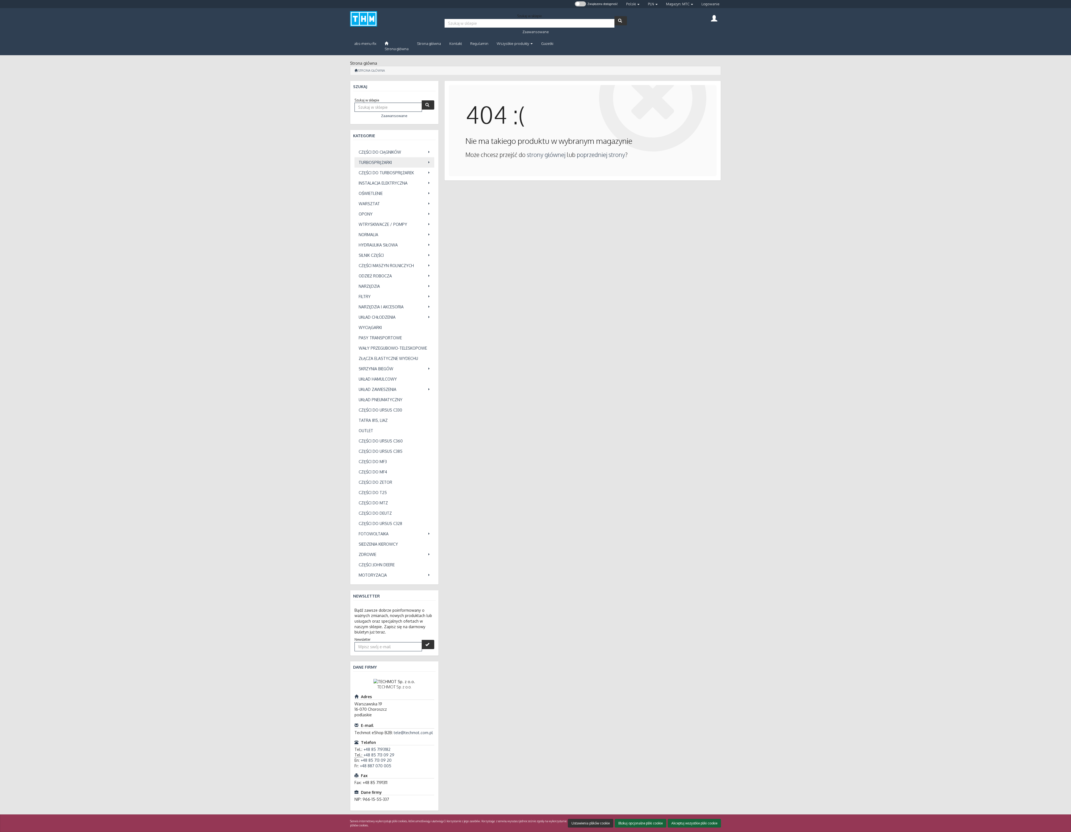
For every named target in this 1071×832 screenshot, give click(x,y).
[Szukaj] (620, 20)
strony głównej (546, 154)
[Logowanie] (714, 17)
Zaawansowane (535, 32)
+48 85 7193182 (376, 749)
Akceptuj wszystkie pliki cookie (694, 823)
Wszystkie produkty (513, 43)
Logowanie (710, 4)
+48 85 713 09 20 (376, 760)
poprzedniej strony (601, 154)
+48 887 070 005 (375, 765)
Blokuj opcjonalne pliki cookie (640, 823)
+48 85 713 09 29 (378, 755)
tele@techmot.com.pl (413, 732)
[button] (633, 4)
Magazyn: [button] (677, 4)
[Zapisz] (428, 644)
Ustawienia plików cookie (590, 823)
